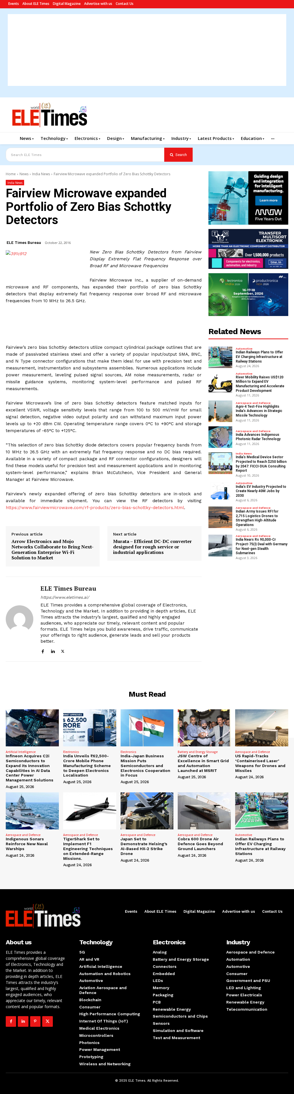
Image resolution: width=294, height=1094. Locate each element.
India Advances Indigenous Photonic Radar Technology (258, 437)
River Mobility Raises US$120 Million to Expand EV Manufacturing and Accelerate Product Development (260, 384)
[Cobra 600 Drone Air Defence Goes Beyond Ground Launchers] (204, 810)
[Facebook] (42, 650)
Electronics (71, 751)
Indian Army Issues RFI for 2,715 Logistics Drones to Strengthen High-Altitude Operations (257, 518)
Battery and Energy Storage (198, 751)
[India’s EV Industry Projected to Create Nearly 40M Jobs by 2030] (220, 491)
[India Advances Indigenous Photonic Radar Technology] (220, 437)
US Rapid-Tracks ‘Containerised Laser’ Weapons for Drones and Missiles (260, 763)
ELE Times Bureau (24, 242)
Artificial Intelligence (21, 751)
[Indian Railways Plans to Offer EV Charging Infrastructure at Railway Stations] (220, 357)
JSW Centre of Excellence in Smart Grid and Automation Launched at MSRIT (203, 763)
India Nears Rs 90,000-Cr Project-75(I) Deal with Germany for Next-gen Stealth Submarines (261, 546)
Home (11, 174)
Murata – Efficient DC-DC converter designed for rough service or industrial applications (152, 547)
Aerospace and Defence (253, 403)
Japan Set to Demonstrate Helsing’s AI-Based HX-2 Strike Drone (144, 846)
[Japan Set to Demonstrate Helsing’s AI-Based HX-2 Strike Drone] (147, 810)
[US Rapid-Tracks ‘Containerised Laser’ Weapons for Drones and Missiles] (261, 727)
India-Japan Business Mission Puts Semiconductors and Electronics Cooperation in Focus (145, 765)
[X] (63, 650)
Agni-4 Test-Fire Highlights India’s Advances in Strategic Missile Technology (259, 411)
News (24, 174)
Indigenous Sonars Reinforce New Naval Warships (27, 844)
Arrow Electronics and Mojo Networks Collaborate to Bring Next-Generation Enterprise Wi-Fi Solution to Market (52, 550)
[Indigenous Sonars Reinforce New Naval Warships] (32, 810)
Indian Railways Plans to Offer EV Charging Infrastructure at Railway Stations (259, 356)
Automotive (244, 348)
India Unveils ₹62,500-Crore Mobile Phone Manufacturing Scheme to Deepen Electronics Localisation (87, 765)
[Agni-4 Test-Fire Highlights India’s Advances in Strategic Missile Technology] (220, 411)
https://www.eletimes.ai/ (64, 597)
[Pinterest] (35, 1021)
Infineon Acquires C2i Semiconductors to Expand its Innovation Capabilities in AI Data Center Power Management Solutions (29, 768)
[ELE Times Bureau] (19, 619)
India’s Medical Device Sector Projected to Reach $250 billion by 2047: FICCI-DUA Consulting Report (261, 464)
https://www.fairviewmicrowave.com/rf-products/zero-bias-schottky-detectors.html (95, 507)
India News (41, 174)
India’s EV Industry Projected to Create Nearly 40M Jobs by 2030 (261, 491)
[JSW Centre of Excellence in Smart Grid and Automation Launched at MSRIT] (204, 727)
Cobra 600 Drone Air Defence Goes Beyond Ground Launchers (200, 844)
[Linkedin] (53, 650)
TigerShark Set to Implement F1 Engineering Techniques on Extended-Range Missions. (88, 848)
